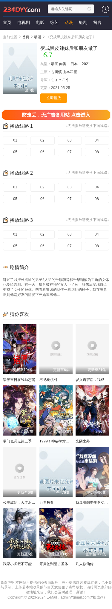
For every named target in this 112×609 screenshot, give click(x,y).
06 (42, 152)
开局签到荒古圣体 (53, 564)
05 (15, 152)
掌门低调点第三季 (17, 441)
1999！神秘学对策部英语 (59, 441)
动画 (54, 64)
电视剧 (23, 22)
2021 (86, 64)
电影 (40, 22)
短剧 (83, 22)
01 (15, 140)
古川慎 (56, 72)
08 (97, 152)
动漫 (69, 22)
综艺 (54, 22)
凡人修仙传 (84, 564)
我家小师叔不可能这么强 (22, 564)
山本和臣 (70, 72)
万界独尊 (46, 502)
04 (97, 140)
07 (69, 152)
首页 (7, 22)
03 (69, 140)
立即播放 (54, 98)
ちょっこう (60, 80)
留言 (97, 22)
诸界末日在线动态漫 (19, 380)
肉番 (62, 64)
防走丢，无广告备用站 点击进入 (56, 114)
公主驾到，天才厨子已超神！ (26, 502)
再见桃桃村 (48, 380)
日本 (74, 64)
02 (42, 140)
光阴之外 (83, 441)
